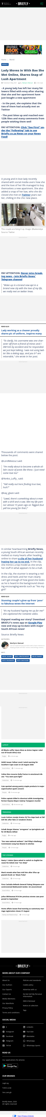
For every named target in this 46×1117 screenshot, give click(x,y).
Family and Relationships (10, 915)
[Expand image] (44, 204)
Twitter (26, 194)
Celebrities (5, 780)
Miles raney (37, 656)
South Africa (6, 768)
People (4, 792)
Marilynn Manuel (27, 83)
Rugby (4, 756)
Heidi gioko (7, 656)
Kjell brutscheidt (22, 656)
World (11, 59)
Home (3, 59)
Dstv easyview (23, 660)
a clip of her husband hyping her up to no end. (22, 560)
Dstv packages (8, 660)
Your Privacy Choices (25, 1116)
